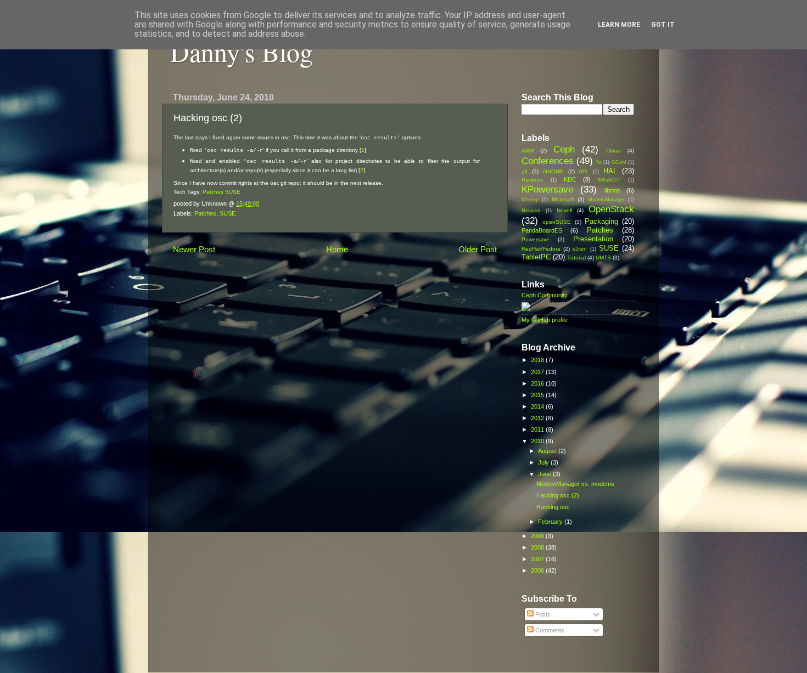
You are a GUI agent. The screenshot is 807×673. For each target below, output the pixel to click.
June (545, 474)
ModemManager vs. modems (575, 483)
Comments (549, 630)
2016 (538, 383)
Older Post (477, 249)
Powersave (536, 239)
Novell (564, 210)
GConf (619, 162)
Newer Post (194, 249)
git (525, 171)
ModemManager (606, 199)
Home (337, 249)
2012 (538, 418)
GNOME (553, 171)
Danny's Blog (241, 51)
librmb (612, 190)
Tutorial (576, 258)
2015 (538, 395)
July (544, 462)
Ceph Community (545, 295)
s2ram (580, 249)
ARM (528, 151)
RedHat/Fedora (541, 249)
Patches (213, 192)
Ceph (564, 149)
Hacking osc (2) (557, 495)
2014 (538, 406)
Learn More (619, 25)
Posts (542, 614)
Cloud (613, 151)
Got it (663, 25)
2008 (538, 547)
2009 (538, 536)
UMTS (603, 258)
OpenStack (611, 208)
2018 (538, 360)
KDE (570, 179)
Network (531, 210)
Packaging (601, 221)
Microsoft (563, 199)
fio (599, 162)
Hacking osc (553, 507)
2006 (538, 570)
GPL (584, 171)
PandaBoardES (542, 230)
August (548, 451)
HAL (610, 171)
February (551, 521)
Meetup (530, 199)
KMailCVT (609, 180)
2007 (538, 559)
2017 (538, 372)
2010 (538, 441)
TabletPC (536, 257)
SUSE (232, 192)
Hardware (532, 180)
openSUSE (556, 222)
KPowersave (547, 189)
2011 (538, 429)
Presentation (593, 239)
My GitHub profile (545, 319)
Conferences (548, 160)
